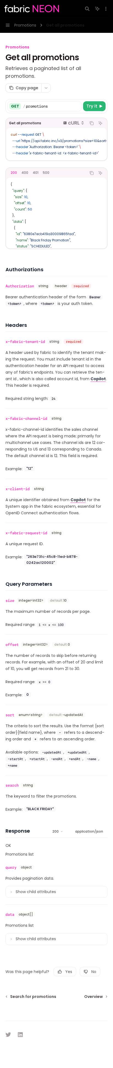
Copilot (98, 379)
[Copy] (76, 106)
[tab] (14, 172)
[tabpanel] (56, 213)
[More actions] (106, 9)
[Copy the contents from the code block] (91, 123)
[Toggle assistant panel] (97, 8)
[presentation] (56, 144)
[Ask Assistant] (100, 123)
